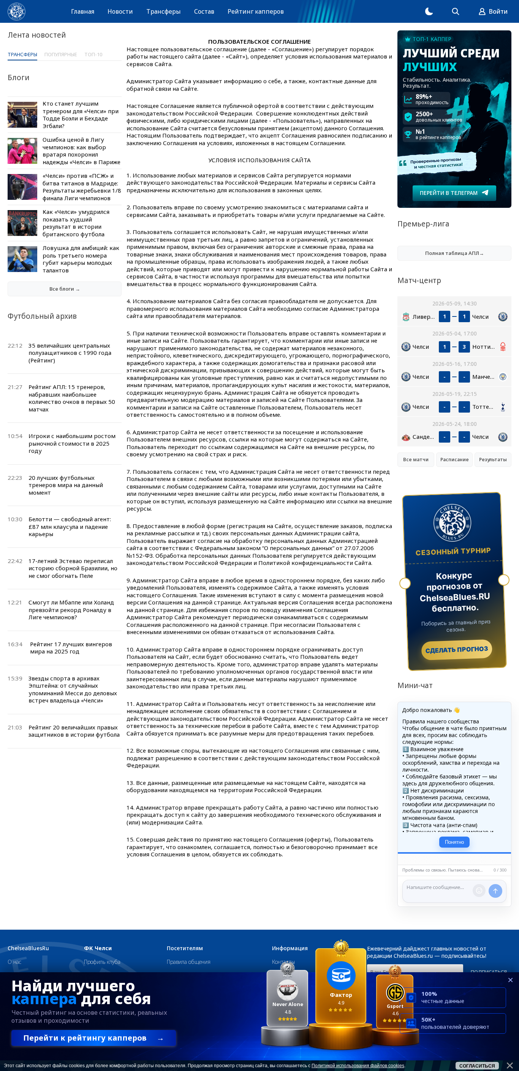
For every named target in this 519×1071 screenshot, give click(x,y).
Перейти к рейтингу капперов (93, 1038)
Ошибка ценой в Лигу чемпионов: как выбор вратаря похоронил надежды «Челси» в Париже (81, 151)
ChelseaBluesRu (28, 948)
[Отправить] (495, 891)
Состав (204, 11)
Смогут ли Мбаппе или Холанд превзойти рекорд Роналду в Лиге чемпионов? (71, 609)
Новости (120, 11)
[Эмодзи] (479, 890)
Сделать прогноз (457, 650)
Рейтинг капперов (256, 11)
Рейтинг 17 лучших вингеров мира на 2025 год (71, 647)
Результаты (493, 459)
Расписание (454, 459)
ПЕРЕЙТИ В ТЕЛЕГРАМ (449, 192)
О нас (14, 961)
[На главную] (16, 12)
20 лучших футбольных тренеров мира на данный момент (65, 485)
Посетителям (185, 948)
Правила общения (188, 961)
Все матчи (416, 459)
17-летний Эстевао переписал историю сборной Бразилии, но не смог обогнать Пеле (72, 568)
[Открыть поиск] (455, 11)
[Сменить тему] (429, 11)
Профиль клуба (102, 961)
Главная (82, 11)
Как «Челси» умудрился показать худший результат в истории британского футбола (76, 223)
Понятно (454, 842)
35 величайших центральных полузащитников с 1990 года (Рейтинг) (69, 353)
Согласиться (477, 1066)
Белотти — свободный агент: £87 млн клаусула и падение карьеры (69, 526)
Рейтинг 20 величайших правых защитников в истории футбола (74, 731)
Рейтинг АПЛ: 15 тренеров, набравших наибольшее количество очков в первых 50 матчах (71, 398)
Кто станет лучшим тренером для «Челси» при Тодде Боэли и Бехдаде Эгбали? (81, 115)
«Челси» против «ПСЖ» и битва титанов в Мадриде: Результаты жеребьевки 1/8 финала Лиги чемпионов (82, 187)
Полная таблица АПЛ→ (454, 253)
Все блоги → (64, 288)
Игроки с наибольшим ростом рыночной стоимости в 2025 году (72, 443)
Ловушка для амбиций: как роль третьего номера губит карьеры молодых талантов (81, 259)
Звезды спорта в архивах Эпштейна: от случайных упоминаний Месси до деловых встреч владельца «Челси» (72, 689)
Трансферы (163, 11)
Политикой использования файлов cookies (358, 1065)
